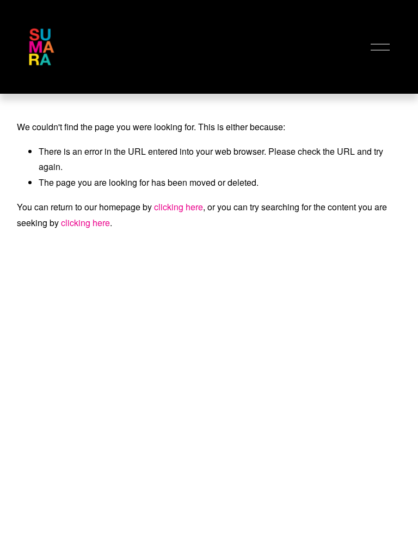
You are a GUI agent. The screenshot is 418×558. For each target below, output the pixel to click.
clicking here (178, 207)
